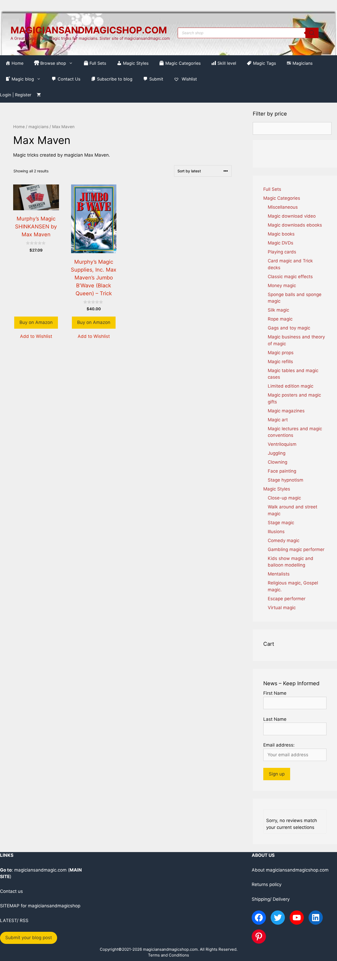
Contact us (11, 891)
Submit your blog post (28, 937)
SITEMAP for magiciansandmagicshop (40, 905)
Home (19, 126)
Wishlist (188, 79)
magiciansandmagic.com (40, 870)
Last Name (274, 719)
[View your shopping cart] (38, 95)
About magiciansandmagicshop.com (290, 870)
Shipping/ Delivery (271, 899)
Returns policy (266, 884)
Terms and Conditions (168, 955)
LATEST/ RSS (14, 920)
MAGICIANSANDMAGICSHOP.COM (89, 30)
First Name (274, 693)
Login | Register (15, 94)
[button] (36, 336)
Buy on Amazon (36, 322)
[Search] (312, 33)
